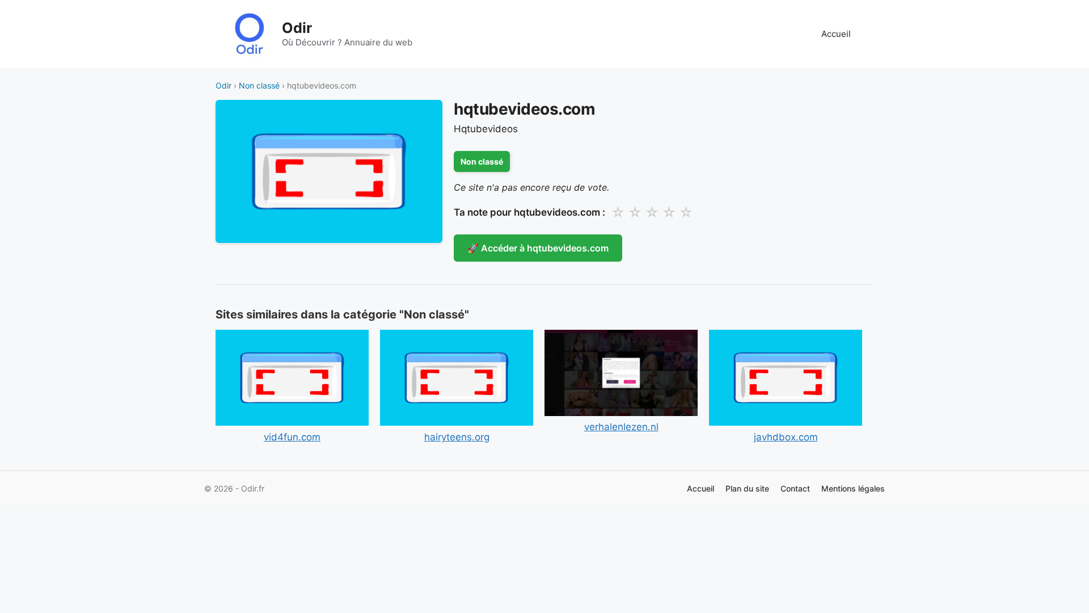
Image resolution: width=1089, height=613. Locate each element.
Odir (297, 27)
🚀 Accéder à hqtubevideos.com (538, 248)
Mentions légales (853, 488)
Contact (795, 488)
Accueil (836, 33)
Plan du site (747, 488)
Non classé (259, 85)
